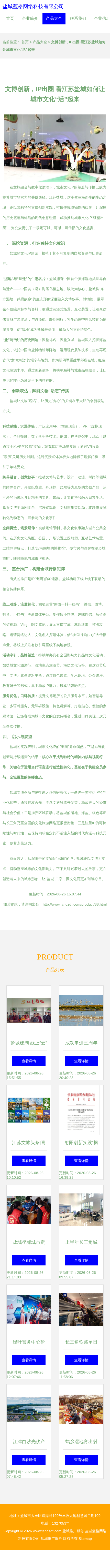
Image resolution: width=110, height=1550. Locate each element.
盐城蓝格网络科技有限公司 (33, 6)
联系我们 (78, 18)
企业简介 (30, 18)
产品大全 (54, 18)
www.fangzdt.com (47, 1531)
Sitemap (85, 1539)
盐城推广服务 (73, 1531)
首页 (10, 18)
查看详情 (29, 1061)
